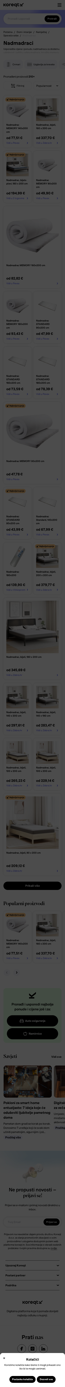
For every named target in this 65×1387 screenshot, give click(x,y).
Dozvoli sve (46, 1379)
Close (4, 1358)
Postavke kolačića (22, 1379)
